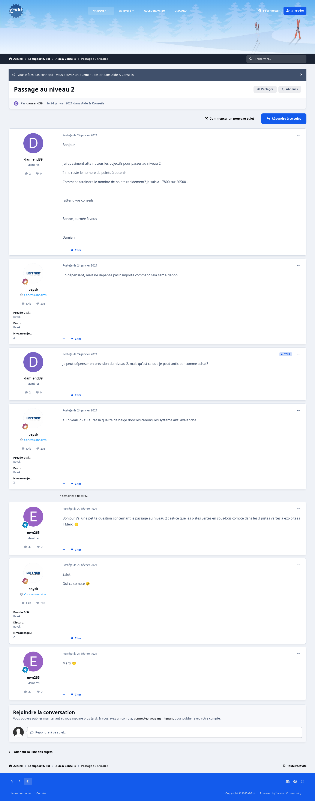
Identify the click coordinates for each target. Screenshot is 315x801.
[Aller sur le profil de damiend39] (16, 103)
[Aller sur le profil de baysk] (33, 273)
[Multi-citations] (64, 250)
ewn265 (33, 532)
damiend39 (34, 103)
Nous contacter (21, 793)
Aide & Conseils (92, 103)
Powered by (280, 793)
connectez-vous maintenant (154, 718)
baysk (33, 289)
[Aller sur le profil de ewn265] (33, 517)
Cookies (41, 793)
